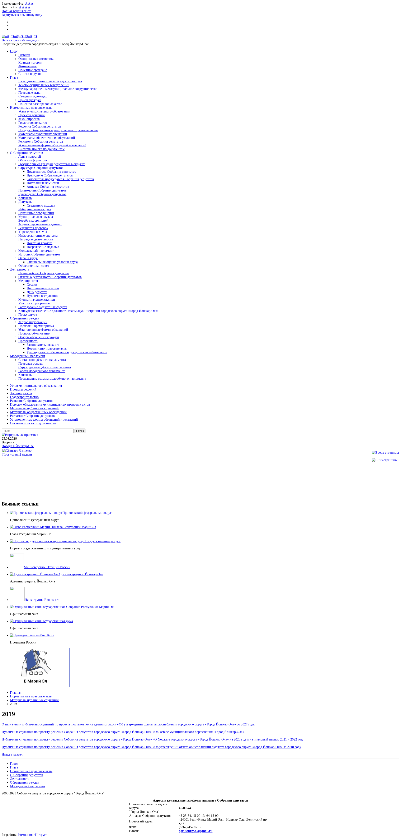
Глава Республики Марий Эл (75, 527)
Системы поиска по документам (41, 149)
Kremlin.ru (47, 635)
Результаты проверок (33, 228)
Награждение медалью (43, 247)
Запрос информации (32, 322)
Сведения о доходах (32, 96)
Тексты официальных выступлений (43, 85)
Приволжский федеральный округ (87, 512)
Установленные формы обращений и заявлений (52, 145)
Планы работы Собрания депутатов (43, 273)
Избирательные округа (34, 209)
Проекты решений (31, 115)
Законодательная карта (43, 344)
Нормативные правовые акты (31, 107)
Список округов (30, 73)
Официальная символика (36, 58)
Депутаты (25, 201)
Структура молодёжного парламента (44, 367)
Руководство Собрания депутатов (42, 194)
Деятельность (19, 269)
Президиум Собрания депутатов (50, 175)
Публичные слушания (42, 295)
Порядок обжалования (34, 333)
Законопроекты (29, 119)
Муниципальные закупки (36, 299)
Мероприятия (28, 280)
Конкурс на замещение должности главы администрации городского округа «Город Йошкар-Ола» (88, 311)
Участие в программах (34, 303)
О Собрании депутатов (26, 152)
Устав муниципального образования (44, 111)
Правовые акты (29, 92)
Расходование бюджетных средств (42, 307)
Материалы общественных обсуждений (46, 137)
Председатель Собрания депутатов (51, 171)
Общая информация (32, 160)
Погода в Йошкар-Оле (18, 446)
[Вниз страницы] (384, 460)
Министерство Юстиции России (47, 567)
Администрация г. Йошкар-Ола (80, 574)
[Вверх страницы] (385, 452)
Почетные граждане (32, 70)
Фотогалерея (27, 66)
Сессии (32, 284)
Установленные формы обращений (43, 329)
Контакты (25, 198)
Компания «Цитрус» (32, 834)
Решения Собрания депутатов (39, 126)
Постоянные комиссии (43, 183)
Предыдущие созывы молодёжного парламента (52, 378)
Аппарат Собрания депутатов (48, 186)
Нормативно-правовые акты (47, 348)
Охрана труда (28, 258)
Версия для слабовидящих (20, 40)
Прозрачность (28, 341)
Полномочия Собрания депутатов (42, 190)
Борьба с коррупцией (33, 220)
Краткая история (30, 62)
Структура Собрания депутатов (40, 168)
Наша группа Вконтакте (42, 599)
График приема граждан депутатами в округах (51, 164)
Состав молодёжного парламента (42, 359)
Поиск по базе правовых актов (40, 104)
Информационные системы (38, 235)
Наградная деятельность (35, 239)
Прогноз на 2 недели (17, 454)
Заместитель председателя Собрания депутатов (60, 179)
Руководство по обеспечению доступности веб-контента (67, 352)
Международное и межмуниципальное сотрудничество (57, 89)
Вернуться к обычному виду (22, 15)
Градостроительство (32, 122)
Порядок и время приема (36, 326)
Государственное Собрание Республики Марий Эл (77, 607)
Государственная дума (57, 621)
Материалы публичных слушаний (42, 134)
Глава (14, 77)
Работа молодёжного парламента (41, 371)
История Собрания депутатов (39, 254)
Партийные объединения (36, 213)
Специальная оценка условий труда (52, 262)
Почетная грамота (39, 243)
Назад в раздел (12, 754)
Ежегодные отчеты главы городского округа (50, 81)
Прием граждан (29, 100)
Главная (24, 55)
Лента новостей (29, 156)
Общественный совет (33, 265)
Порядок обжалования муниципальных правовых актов (58, 130)
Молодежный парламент (36, 250)
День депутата (37, 292)
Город (14, 51)
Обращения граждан (24, 318)
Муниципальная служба (35, 216)
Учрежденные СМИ (32, 232)
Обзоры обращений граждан (38, 337)
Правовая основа (30, 363)
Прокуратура (27, 314)
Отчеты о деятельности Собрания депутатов (50, 277)
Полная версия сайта (16, 11)
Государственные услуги (103, 541)
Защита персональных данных (40, 224)
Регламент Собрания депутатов (40, 141)
